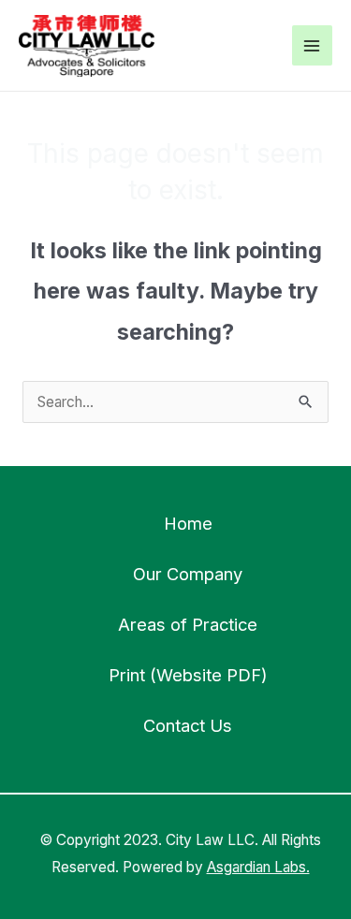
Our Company (187, 573)
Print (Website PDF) (188, 674)
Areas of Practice (187, 624)
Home (188, 523)
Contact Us (187, 725)
